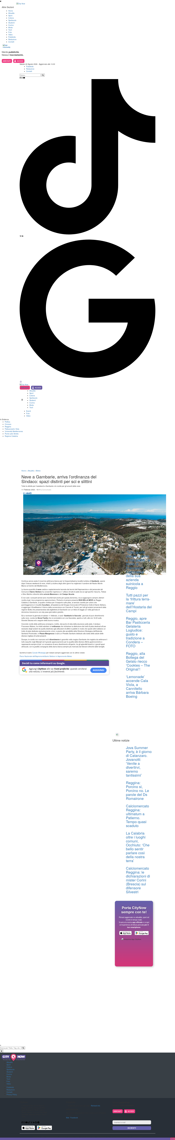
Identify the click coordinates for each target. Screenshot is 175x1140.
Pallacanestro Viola (12, 429)
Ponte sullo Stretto (12, 433)
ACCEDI (20, 61)
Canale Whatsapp (39, 652)
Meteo (38, 470)
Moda (10, 27)
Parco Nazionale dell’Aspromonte (32, 656)
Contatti (11, 42)
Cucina (11, 25)
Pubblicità (12, 37)
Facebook (74, 1117)
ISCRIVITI (132, 1128)
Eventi (28, 411)
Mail (67, 1117)
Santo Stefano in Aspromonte (56, 656)
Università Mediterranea (14, 431)
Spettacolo (12, 20)
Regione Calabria (11, 436)
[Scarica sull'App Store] (125, 933)
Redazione (12, 39)
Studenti (11, 22)
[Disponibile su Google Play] (141, 933)
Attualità (11, 13)
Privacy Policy (12, 1094)
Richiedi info (95, 1105)
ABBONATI (7, 61)
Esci (172, 1139)
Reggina (8, 426)
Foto (10, 32)
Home (10, 11)
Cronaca (8, 424)
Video (10, 34)
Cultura (11, 18)
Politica (7, 422)
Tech (10, 30)
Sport (10, 15)
